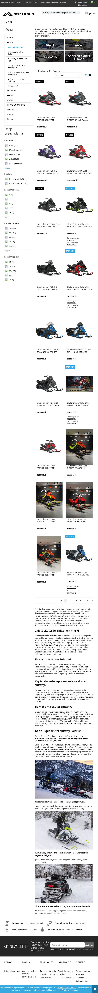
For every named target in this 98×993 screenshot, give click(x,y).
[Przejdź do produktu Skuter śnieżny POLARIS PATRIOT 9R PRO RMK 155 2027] (49, 152)
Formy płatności (29, 977)
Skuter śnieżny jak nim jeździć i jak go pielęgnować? (60, 801)
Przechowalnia (46, 977)
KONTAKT (80, 974)
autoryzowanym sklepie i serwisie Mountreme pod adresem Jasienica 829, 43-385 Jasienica (61, 739)
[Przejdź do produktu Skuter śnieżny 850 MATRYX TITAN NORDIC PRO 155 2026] (49, 331)
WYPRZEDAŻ (12, 109)
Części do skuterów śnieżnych (17, 66)
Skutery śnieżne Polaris (15, 53)
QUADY (10, 38)
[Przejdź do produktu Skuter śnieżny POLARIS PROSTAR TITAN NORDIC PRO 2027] (49, 268)
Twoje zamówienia (48, 971)
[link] (11, 145)
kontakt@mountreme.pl (12, 2)
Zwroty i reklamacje (66, 971)
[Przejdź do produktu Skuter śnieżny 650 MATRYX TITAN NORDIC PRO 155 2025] (79, 331)
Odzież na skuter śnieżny (16, 80)
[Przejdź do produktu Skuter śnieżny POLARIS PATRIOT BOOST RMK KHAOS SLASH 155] (49, 447)
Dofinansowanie (82, 981)
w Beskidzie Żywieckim (64, 929)
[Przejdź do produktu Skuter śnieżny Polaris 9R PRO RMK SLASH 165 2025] (79, 384)
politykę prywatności (84, 949)
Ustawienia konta (47, 974)
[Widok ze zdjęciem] (86, 75)
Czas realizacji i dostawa (28, 972)
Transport (14, 86)
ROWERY (11, 95)
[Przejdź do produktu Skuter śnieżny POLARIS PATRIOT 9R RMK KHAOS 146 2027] (79, 152)
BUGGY (10, 42)
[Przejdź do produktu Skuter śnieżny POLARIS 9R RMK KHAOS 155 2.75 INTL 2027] (49, 205)
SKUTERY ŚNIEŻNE (15, 47)
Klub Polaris (81, 977)
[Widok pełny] (90, 75)
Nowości (10, 114)
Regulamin (62, 974)
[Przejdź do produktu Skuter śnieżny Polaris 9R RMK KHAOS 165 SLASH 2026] (79, 205)
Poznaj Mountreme (84, 971)
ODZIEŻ (10, 100)
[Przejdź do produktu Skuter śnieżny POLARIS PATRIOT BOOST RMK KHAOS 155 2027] (49, 99)
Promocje (11, 119)
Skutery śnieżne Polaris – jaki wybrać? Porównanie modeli (63, 906)
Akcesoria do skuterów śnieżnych (18, 73)
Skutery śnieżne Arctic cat (18, 60)
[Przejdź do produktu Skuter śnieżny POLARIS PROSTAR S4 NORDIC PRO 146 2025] (79, 553)
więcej (7, 168)
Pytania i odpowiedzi (13, 971)
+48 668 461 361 (31, 2)
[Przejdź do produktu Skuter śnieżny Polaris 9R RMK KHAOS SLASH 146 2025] (49, 384)
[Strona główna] (18, 14)
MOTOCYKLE (12, 90)
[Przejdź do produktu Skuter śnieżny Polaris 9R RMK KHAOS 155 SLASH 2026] (79, 268)
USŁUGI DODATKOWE (16, 105)
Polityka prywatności (66, 977)
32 (88, 600)
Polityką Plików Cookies (66, 987)
